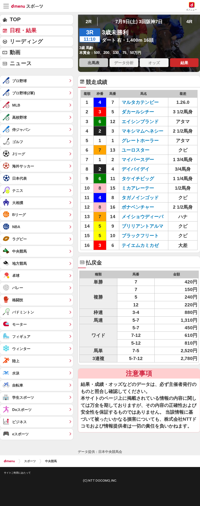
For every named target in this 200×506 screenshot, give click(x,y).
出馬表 (94, 62)
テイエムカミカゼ (140, 245)
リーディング (26, 41)
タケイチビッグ (138, 178)
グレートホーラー (140, 140)
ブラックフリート (140, 235)
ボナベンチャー (138, 207)
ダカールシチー (138, 111)
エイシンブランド (140, 121)
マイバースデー (138, 159)
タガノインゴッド (140, 197)
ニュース (21, 63)
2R (89, 21)
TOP (15, 19)
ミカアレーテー (138, 188)
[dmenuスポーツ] (29, 6)
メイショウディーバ (142, 216)
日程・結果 (23, 30)
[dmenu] (9, 461)
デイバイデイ (136, 169)
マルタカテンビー (140, 102)
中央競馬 (51, 461)
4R (189, 21)
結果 (184, 62)
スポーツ (30, 461)
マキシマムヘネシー (142, 131)
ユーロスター (136, 150)
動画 (15, 52)
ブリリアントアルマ (142, 226)
